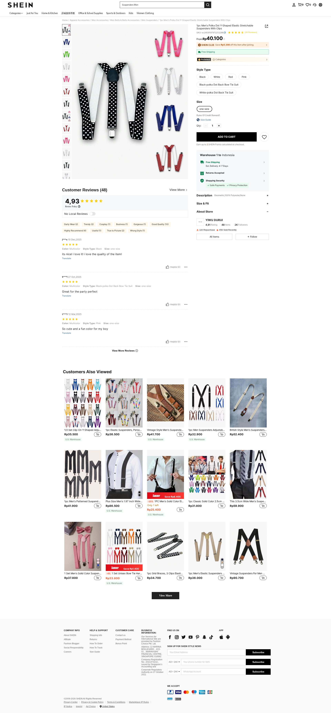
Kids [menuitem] (131, 13)
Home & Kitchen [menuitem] (50, 13)
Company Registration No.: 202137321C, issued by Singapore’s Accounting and (151, 663)
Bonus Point (121, 643)
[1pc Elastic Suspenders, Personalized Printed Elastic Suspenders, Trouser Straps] (124, 403)
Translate (66, 258)
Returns (93, 639)
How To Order (96, 643)
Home (65, 20)
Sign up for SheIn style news (184, 646)
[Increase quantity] (219, 126)
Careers (67, 652)
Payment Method (123, 639)
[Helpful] (167, 267)
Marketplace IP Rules (139, 702)
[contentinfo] (219, 692)
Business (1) (122, 224)
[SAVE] (264, 137)
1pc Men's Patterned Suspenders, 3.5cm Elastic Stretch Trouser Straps (82, 501)
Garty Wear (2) (71, 224)
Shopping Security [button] (215, 180)
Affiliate (67, 639)
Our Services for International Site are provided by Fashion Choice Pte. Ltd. (151, 640)
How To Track (96, 647)
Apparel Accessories (79, 20)
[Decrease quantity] (206, 126)
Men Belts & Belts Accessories (124, 20)
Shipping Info (96, 635)
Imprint (79, 706)
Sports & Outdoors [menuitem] (115, 13)
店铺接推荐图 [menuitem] (68, 13)
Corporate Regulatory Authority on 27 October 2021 (152, 672)
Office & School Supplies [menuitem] (90, 13)
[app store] (221, 638)
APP (221, 630)
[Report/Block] (186, 267)
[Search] (207, 5)
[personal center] (294, 5)
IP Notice (68, 706)
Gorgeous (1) (140, 224)
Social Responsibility (73, 647)
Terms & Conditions (116, 702)
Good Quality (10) (160, 224)
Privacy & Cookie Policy (92, 702)
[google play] (227, 638)
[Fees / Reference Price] (224, 39)
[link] (301, 5)
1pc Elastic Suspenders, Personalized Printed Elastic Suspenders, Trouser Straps (124, 430)
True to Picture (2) (115, 230)
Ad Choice (91, 706)
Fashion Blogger (71, 643)
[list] (191, 637)
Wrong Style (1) (137, 230)
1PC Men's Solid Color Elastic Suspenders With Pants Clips (166, 501)
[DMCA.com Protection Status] (178, 699)
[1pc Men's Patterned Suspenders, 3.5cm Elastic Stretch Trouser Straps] (82, 474)
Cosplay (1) (104, 224)
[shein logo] (20, 5)
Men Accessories (100, 20)
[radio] (203, 77)
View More (165, 595)
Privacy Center (71, 702)
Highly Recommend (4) (75, 230)
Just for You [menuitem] (32, 13)
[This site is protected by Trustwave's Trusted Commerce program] (169, 699)
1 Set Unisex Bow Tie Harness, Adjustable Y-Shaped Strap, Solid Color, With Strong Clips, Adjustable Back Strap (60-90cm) (124, 573)
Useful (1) (96, 230)
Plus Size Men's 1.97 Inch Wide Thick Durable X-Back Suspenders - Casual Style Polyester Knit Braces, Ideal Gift (124, 501)
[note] (73, 439)
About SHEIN (70, 635)
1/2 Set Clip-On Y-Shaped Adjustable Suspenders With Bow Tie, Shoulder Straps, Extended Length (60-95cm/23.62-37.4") (82, 430)
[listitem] (83, 411)
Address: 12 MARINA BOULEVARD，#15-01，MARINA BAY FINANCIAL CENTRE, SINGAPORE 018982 (151, 652)
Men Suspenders (149, 20)
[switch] (92, 213)
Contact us (121, 635)
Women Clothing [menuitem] (145, 13)
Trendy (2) (89, 224)
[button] (315, 5)
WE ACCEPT (173, 686)
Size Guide (95, 652)
